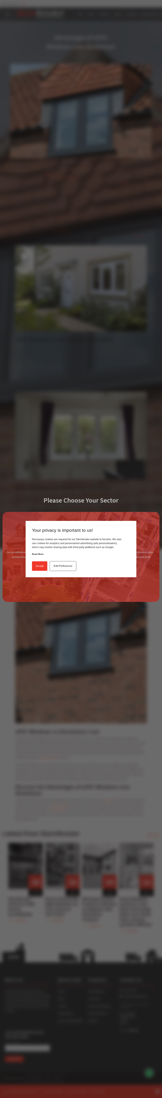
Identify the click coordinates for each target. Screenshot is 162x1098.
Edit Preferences (63, 566)
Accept (40, 566)
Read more (38, 554)
